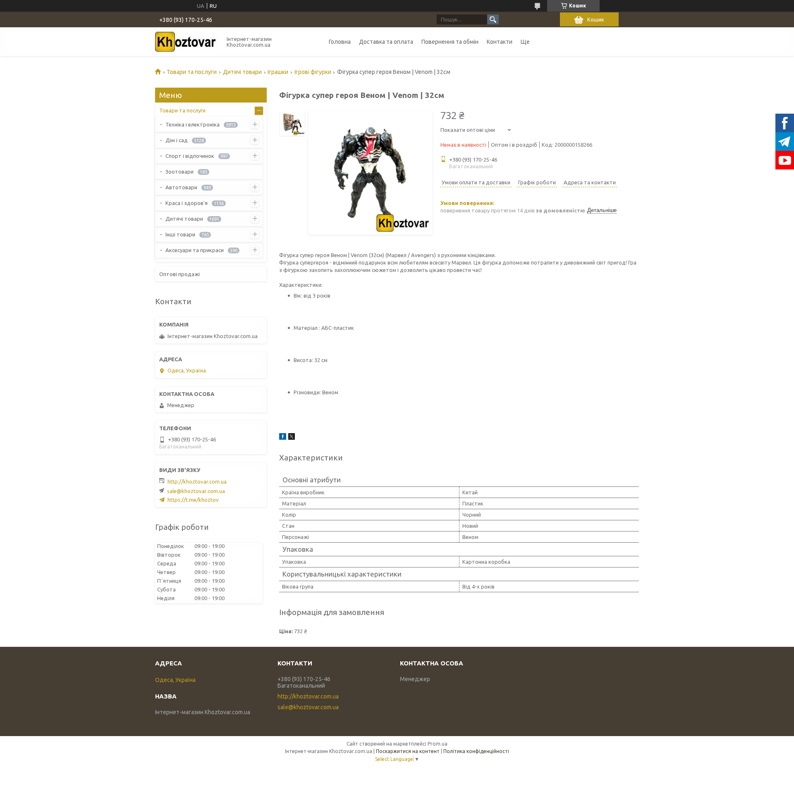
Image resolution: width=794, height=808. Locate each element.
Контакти (499, 41)
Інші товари (180, 234)
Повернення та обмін (449, 41)
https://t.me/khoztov (193, 500)
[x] (291, 438)
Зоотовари (179, 171)
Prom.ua (437, 743)
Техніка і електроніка (192, 124)
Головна (340, 41)
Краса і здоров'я (186, 203)
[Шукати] (493, 19)
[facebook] (282, 438)
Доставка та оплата (386, 41)
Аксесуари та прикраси (194, 250)
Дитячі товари (242, 72)
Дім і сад (176, 140)
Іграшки (278, 72)
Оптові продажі (179, 274)
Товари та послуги (192, 72)
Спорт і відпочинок (189, 156)
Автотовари (181, 187)
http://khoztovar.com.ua (197, 481)
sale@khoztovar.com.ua (196, 491)
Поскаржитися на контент (408, 751)
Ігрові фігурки (312, 72)
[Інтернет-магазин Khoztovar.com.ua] (186, 41)
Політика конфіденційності (476, 751)
